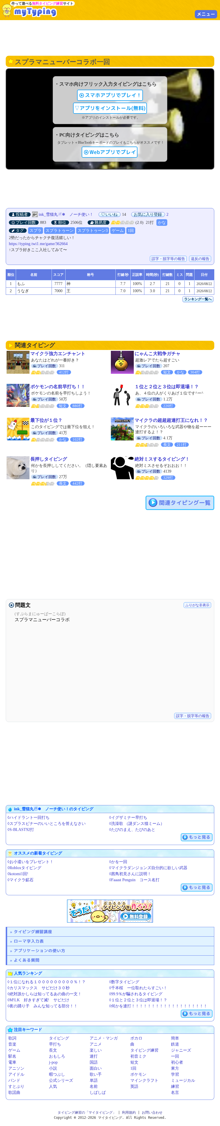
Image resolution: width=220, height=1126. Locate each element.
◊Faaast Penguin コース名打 (134, 880)
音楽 (12, 1044)
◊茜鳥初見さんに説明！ (130, 874)
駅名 (12, 1056)
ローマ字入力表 (29, 941)
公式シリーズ (61, 1080)
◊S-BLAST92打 (20, 829)
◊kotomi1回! (17, 874)
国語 (94, 1062)
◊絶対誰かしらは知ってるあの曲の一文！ (44, 994)
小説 (53, 1068)
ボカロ (136, 1038)
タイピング (59, 1038)
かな (162, 222)
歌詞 (12, 1038)
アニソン (16, 1068)
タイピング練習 (144, 1050)
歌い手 (96, 1074)
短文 (134, 1062)
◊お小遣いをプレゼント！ (30, 862)
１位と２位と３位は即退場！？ (167, 386)
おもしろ (57, 1056)
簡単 (175, 1038)
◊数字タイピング (124, 982)
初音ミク (138, 1056)
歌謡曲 (14, 1092)
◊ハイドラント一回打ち (28, 817)
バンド (14, 1080)
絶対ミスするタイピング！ (162, 459)
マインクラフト (144, 1080)
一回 (175, 1056)
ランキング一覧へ (198, 299)
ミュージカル (183, 1080)
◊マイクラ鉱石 (20, 880)
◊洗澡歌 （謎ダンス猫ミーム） (136, 823)
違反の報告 (200, 259)
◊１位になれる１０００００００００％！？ (46, 982)
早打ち (55, 1044)
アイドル (16, 1074)
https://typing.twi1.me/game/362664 (38, 244)
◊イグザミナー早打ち (128, 817)
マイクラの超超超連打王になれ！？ (171, 420)
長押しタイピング (48, 459)
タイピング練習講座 (33, 932)
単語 (94, 1080)
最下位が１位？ (46, 420)
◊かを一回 (118, 862)
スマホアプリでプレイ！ (113, 95)
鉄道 (175, 1044)
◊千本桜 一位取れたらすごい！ (138, 988)
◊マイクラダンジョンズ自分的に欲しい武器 (148, 868)
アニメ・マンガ (104, 1038)
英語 (134, 1086)
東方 (175, 1068)
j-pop (53, 1062)
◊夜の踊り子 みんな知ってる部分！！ (42, 1006)
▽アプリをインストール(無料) (110, 108)
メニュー (206, 14)
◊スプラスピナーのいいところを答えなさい (46, 823)
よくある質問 (27, 960)
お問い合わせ (152, 1112)
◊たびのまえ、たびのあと (132, 829)
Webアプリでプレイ (112, 152)
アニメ (96, 1044)
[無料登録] (110, 911)
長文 (53, 1050)
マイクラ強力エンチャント (57, 353)
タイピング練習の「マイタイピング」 (87, 1112)
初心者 (177, 1062)
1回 (131, 230)
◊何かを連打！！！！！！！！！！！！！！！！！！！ (158, 1006)
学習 (175, 1074)
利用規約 (129, 1112)
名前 (94, 1086)
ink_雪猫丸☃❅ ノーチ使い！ (66, 214)
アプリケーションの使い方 (39, 951)
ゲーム (118, 230)
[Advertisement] (110, 37)
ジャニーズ (181, 1050)
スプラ (36, 230)
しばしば (98, 1092)
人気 (53, 1086)
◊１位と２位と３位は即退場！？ (138, 1000)
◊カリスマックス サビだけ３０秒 (38, 988)
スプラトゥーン (60, 230)
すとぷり (16, 1086)
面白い (96, 1068)
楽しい (96, 1050)
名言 (175, 1092)
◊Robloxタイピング (24, 868)
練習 (175, 1086)
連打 (94, 1056)
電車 (12, 1062)
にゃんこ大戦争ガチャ (157, 353)
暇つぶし (57, 1074)
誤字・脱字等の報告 (168, 259)
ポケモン (138, 1074)
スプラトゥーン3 (93, 230)
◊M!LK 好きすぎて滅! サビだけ (38, 1000)
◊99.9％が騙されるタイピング (135, 994)
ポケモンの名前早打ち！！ (57, 386)
